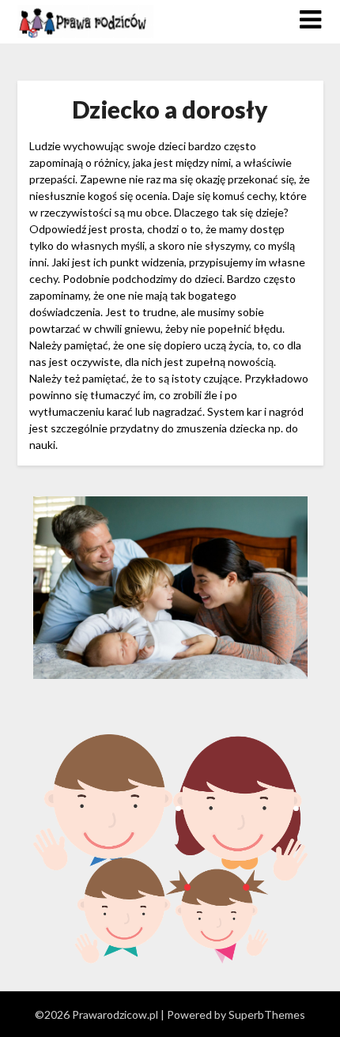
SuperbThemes (267, 1014)
